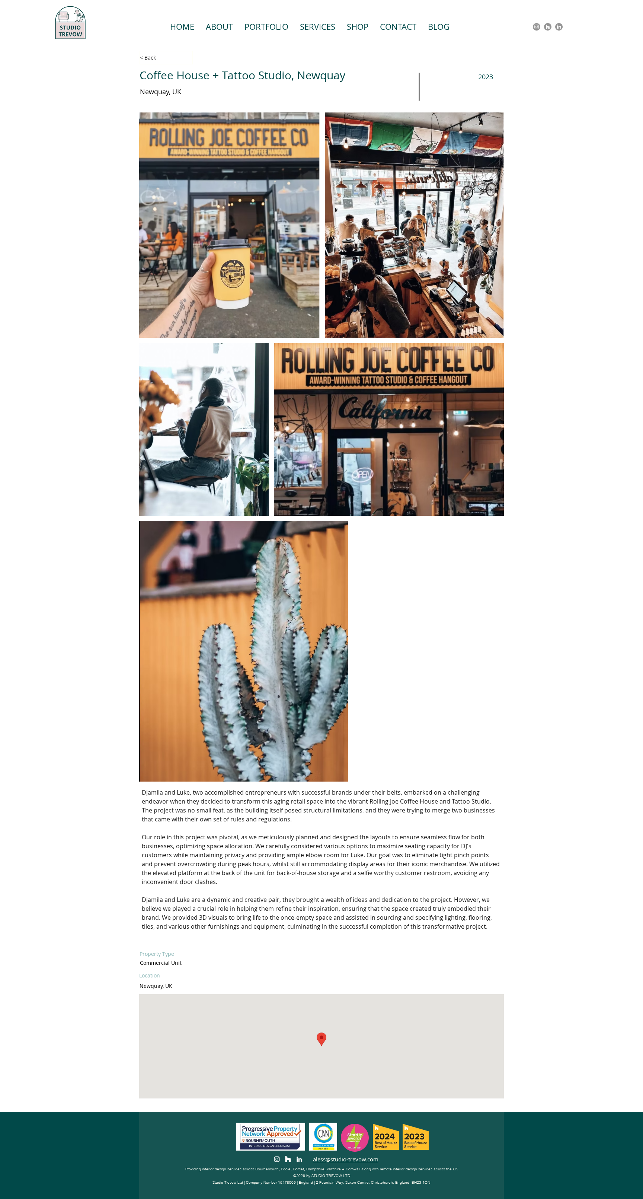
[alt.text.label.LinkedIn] (559, 27)
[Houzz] (547, 27)
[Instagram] (536, 27)
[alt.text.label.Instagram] (277, 1159)
